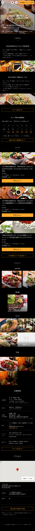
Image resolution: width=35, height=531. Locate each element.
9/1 (13, 129)
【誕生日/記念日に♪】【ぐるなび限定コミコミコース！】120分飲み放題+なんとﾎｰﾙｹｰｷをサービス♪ (17, 237)
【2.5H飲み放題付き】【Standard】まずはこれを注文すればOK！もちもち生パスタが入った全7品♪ (17, 169)
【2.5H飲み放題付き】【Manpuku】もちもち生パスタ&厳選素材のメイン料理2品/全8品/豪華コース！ (17, 203)
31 (8, 129)
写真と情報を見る (13, 428)
